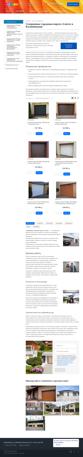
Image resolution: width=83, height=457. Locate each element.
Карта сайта (22, 453)
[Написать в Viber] (78, 452)
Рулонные (32, 11)
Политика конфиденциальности (11, 453)
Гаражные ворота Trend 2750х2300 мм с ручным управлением (13, 54)
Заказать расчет (73, 4)
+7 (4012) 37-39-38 (55, 3)
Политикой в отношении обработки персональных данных (66, 359)
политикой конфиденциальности (62, 364)
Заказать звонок (60, 5)
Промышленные (60, 11)
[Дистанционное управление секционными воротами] (71, 272)
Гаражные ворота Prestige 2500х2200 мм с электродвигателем (13, 27)
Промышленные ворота (12, 65)
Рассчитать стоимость (68, 46)
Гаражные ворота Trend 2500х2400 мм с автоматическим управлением (15, 60)
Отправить (60, 370)
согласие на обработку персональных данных (65, 362)
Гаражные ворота (11, 22)
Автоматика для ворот (12, 68)
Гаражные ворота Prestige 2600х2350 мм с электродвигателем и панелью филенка (15, 33)
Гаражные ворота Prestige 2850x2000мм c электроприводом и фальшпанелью (13, 47)
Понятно (58, 444)
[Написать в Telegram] (71, 452)
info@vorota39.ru (24, 445)
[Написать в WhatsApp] (74, 452)
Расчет (8, 11)
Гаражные (20, 11)
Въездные (45, 11)
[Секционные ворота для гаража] (71, 246)
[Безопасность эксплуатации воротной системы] (71, 303)
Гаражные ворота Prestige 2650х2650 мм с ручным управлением (13, 40)
